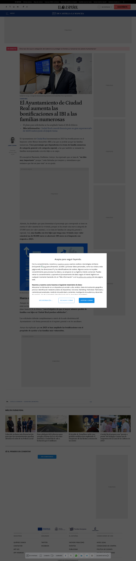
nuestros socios (63, 264)
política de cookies (85, 277)
